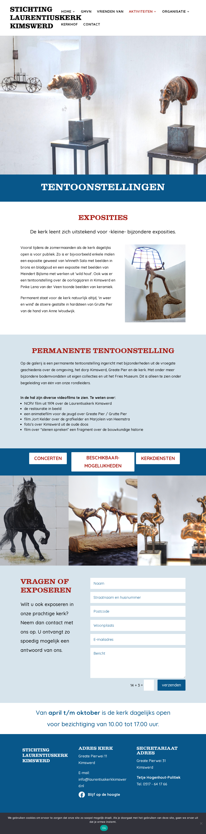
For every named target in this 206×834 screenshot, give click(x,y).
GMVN (86, 11)
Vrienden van (110, 11)
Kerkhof (69, 24)
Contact (91, 24)
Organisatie (174, 11)
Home (66, 11)
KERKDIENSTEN (158, 458)
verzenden (171, 684)
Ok (104, 828)
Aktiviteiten (141, 11)
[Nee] (201, 823)
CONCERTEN (48, 458)
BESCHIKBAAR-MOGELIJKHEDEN (103, 462)
